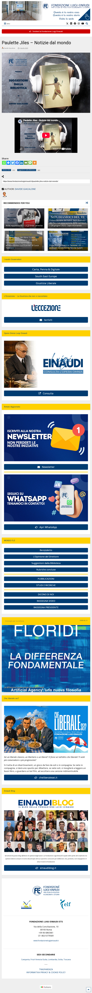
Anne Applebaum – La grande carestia (24, 225)
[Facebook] (17, 163)
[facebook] (75, 23)
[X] (67, 23)
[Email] (26, 163)
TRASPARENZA (46, 969)
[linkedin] (71, 23)
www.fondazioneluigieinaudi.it (46, 940)
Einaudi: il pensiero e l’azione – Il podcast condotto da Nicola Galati (66, 246)
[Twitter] (13, 163)
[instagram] (79, 23)
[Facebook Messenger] (8, 163)
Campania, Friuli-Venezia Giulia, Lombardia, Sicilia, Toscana (46, 959)
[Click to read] (24, 218)
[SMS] (30, 163)
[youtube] (82, 23)
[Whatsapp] (4, 163)
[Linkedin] (21, 163)
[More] (35, 163)
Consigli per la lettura (14, 621)
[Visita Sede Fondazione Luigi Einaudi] (46, 19)
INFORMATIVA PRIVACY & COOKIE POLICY (46, 972)
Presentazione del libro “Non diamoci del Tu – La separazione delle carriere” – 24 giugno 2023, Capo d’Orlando (67, 223)
